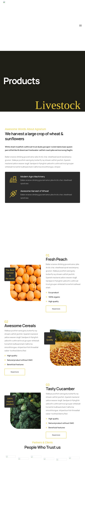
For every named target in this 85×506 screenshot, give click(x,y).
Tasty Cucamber (60, 388)
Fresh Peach (56, 259)
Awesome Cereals (20, 325)
